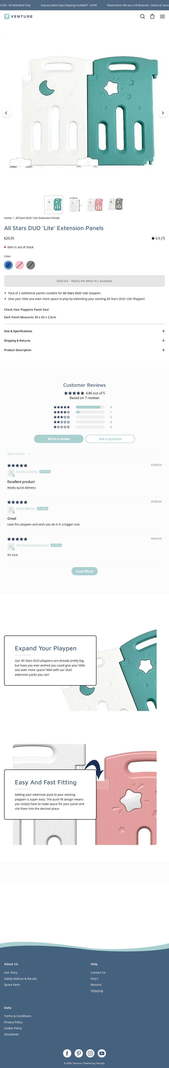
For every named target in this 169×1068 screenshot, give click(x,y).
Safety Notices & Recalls (20, 979)
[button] (62, 407)
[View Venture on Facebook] (67, 1053)
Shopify (100, 1063)
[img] (158, 238)
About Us (11, 964)
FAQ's (94, 979)
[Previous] (6, 113)
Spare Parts (12, 985)
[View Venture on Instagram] (90, 1053)
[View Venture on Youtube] (102, 1053)
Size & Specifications (18, 331)
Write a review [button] (59, 439)
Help (94, 964)
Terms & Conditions (17, 1016)
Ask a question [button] (110, 439)
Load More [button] (84, 571)
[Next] (163, 113)
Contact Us (98, 972)
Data (7, 1007)
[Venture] (18, 16)
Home (8, 218)
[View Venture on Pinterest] (79, 1053)
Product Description (17, 350)
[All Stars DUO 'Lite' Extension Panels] (53, 204)
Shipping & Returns (17, 340)
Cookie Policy (13, 1028)
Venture (77, 1063)
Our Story (10, 972)
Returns (96, 985)
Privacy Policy (13, 1022)
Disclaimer (11, 1034)
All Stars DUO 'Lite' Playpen (125, 299)
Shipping (97, 991)
